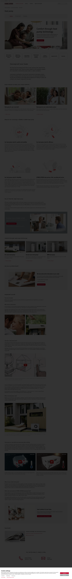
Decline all (64, 575)
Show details (3, 577)
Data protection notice (10, 577)
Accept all (64, 573)
